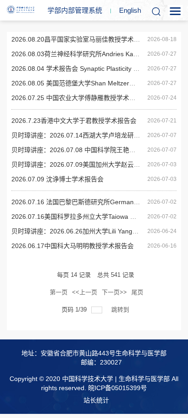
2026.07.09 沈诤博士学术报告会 (57, 179)
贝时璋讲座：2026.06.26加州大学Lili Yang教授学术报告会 (94, 231)
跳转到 (121, 309)
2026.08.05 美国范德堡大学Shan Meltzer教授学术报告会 (92, 83)
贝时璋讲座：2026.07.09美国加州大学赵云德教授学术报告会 (98, 164)
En (130, 10)
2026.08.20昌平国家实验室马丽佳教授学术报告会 (82, 39)
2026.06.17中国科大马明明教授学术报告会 (72, 245)
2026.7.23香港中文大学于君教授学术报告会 (73, 120)
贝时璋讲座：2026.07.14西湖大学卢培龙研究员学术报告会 (94, 135)
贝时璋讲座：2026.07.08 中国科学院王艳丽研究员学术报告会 (99, 149)
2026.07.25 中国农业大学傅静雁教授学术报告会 (79, 97)
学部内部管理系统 (74, 10)
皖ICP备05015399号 (117, 388)
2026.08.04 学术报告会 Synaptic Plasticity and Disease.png (96, 68)
